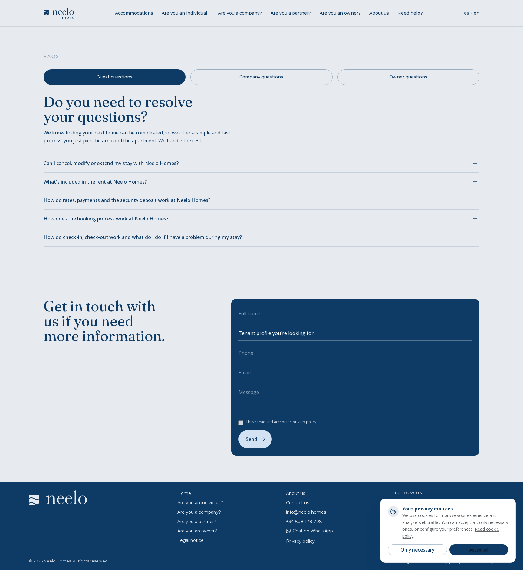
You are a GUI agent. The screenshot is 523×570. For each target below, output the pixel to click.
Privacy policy (300, 541)
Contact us (297, 502)
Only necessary (417, 549)
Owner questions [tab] (408, 77)
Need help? (410, 13)
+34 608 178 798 (304, 521)
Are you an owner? (340, 13)
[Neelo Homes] (59, 13)
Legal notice (190, 540)
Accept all (478, 550)
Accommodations (134, 13)
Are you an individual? (185, 13)
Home (184, 493)
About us (379, 13)
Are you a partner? (291, 13)
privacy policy (304, 421)
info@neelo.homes (306, 512)
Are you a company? (240, 13)
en (476, 13)
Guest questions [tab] (115, 77)
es (466, 13)
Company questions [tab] (261, 77)
